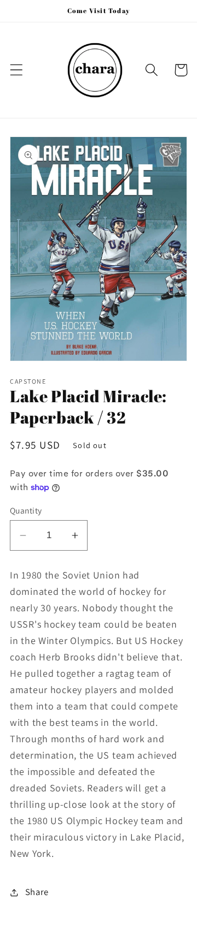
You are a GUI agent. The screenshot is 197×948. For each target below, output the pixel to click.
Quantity (26, 510)
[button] (16, 70)
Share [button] (37, 892)
